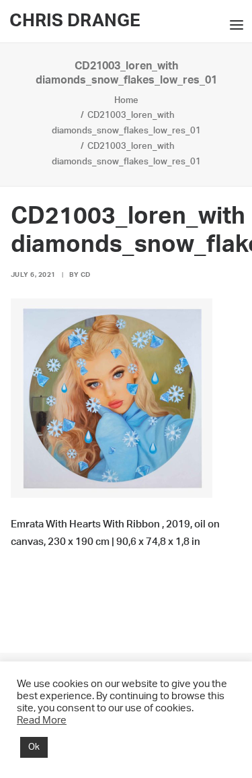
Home (126, 100)
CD (86, 274)
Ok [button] (34, 747)
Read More (42, 720)
